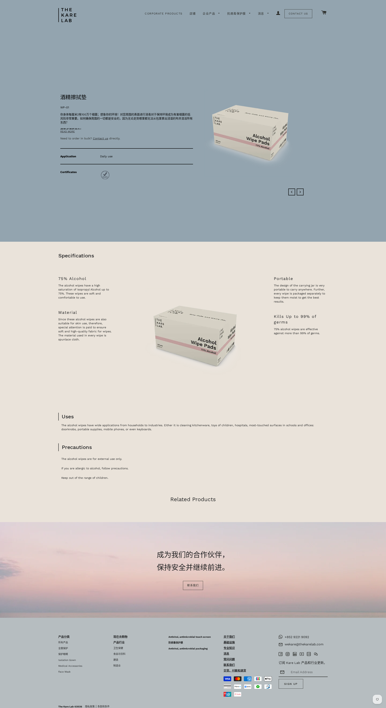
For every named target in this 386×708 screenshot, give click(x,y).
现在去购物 (120, 636)
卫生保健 (118, 648)
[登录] (278, 13)
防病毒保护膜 (175, 642)
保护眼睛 (63, 654)
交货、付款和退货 (235, 670)
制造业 (117, 665)
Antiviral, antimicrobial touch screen (189, 636)
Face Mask (64, 671)
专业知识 (229, 648)
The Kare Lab (66, 706)
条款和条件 (104, 706)
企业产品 (209, 13)
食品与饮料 (119, 654)
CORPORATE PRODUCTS (163, 13)
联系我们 (193, 585)
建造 (115, 659)
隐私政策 (90, 706)
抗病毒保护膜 (237, 13)
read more (67, 131)
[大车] (324, 13)
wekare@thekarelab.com (303, 644)
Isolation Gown (67, 660)
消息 (261, 13)
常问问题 (229, 659)
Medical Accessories (70, 665)
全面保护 (63, 648)
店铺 (193, 13)
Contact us (100, 138)
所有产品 (63, 642)
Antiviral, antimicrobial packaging (188, 648)
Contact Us (298, 13)
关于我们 (229, 636)
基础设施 (229, 642)
